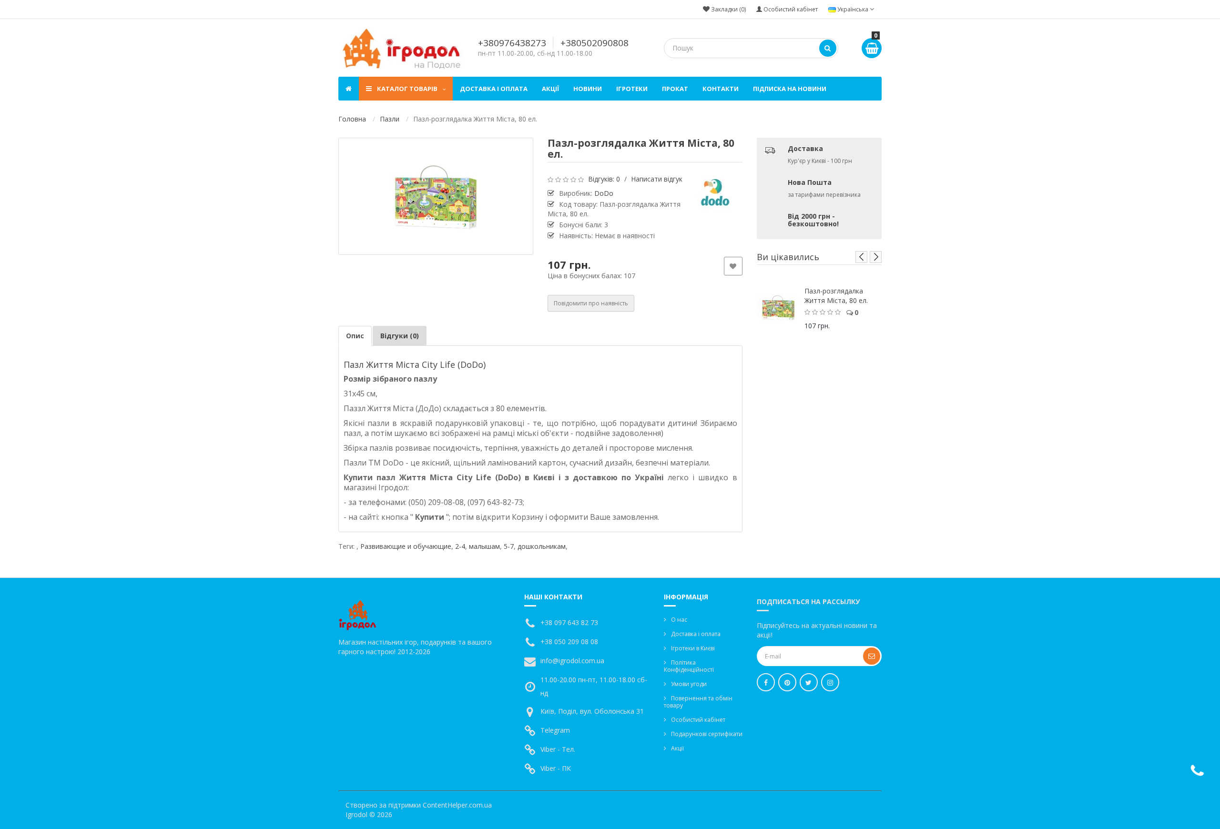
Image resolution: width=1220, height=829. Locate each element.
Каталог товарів (407, 88)
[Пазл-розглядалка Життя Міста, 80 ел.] (436, 196)
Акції (550, 88)
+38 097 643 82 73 (569, 622)
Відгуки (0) (399, 335)
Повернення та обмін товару (698, 702)
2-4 (460, 546)
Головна (352, 118)
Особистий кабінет (698, 719)
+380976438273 (512, 43)
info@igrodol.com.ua (572, 660)
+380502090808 (594, 43)
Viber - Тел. (557, 749)
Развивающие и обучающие (405, 546)
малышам (484, 546)
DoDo (603, 193)
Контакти (720, 88)
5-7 (509, 546)
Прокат (675, 88)
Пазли (389, 118)
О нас (679, 619)
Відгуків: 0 (604, 178)
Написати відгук (656, 178)
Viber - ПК (555, 768)
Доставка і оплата (494, 88)
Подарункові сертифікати (706, 734)
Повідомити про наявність (591, 303)
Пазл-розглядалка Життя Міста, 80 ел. (836, 295)
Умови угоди (689, 683)
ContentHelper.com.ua (457, 804)
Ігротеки (632, 88)
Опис (355, 335)
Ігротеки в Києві (693, 648)
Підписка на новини (789, 88)
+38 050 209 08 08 (569, 641)
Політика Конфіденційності (689, 666)
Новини (587, 88)
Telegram (555, 730)
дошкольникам (542, 546)
